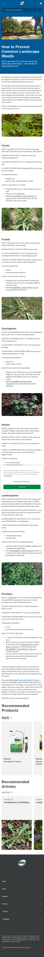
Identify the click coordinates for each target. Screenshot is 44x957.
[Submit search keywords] (4, 10)
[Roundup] (22, 3)
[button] (40, 3)
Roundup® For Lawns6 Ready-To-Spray (20, 649)
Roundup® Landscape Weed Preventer (25, 680)
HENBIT (10, 428)
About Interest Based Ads (19, 938)
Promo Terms (32, 939)
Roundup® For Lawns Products (21, 551)
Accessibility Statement (20, 939)
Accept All (22, 487)
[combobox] (22, 10)
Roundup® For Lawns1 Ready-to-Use (24, 287)
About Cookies (6, 938)
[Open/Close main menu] (3, 3)
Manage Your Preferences (22, 481)
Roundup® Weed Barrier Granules (13, 763)
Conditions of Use (33, 936)
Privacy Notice (6, 936)
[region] (22, 478)
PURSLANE (11, 598)
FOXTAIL (10, 243)
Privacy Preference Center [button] (19, 936)
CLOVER (10, 149)
